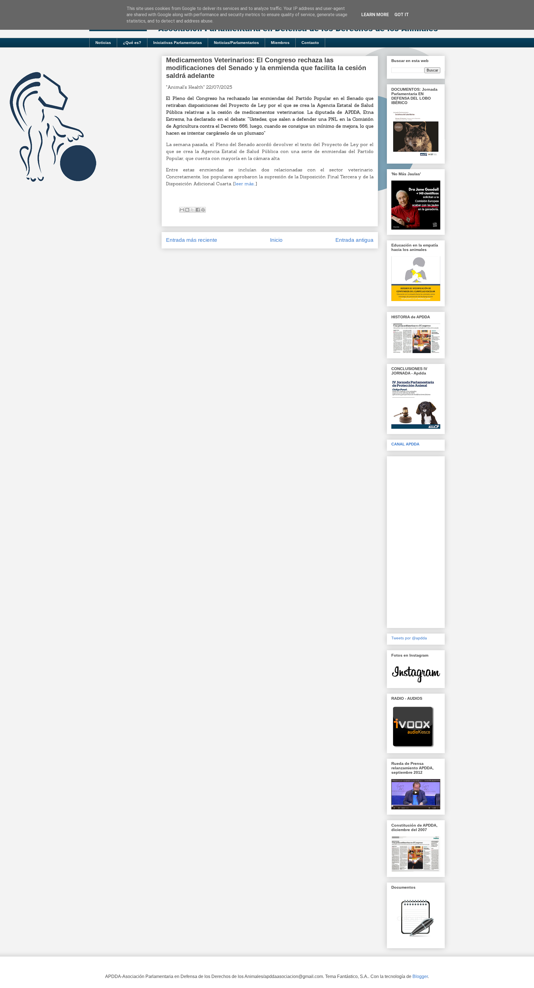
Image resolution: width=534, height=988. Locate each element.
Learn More (375, 14)
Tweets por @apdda (409, 638)
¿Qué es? (132, 42)
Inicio (276, 240)
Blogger (420, 976)
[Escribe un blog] (187, 210)
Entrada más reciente (191, 240)
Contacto (310, 42)
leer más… (245, 183)
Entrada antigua (354, 240)
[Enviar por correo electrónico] (182, 210)
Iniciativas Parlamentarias (177, 42)
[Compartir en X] (192, 210)
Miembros (280, 42)
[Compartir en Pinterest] (203, 210)
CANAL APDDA (405, 444)
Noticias (103, 42)
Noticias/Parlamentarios (236, 42)
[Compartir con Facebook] (198, 210)
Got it (401, 14)
